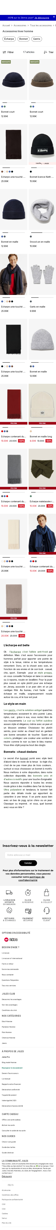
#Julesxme (6, 1190)
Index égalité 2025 (9, 1100)
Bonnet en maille (9, 241)
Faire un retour (8, 964)
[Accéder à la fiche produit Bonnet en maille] (13, 209)
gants (11, 710)
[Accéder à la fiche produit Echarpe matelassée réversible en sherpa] (42, 469)
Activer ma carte (8, 1125)
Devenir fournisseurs (10, 1073)
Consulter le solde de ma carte (14, 1131)
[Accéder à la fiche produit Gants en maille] (42, 274)
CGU (4, 1209)
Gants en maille (37, 306)
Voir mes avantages (9, 1005)
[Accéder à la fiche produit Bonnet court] (13, 79)
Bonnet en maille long (41, 436)
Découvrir (7, 1176)
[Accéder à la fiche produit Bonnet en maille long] (42, 404)
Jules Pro (6, 1057)
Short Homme (7, 1021)
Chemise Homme (8, 1038)
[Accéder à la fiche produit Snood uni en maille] (42, 209)
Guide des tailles (8, 1147)
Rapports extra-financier (11, 1084)
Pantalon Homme (8, 1027)
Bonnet (23, 38)
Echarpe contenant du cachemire (18, 436)
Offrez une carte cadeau (11, 1120)
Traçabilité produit (9, 1095)
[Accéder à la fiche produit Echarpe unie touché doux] (13, 144)
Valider (28, 863)
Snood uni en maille (40, 241)
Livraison (5, 953)
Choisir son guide (9, 1142)
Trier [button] (51, 52)
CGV (3, 1204)
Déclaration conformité (11, 1090)
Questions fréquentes (10, 980)
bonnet (24, 758)
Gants (36, 38)
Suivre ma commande (10, 969)
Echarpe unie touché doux (14, 176)
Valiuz (4, 1218)
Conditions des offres (10, 1195)
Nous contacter (8, 975)
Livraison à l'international (12, 958)
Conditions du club (9, 1010)
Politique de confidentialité (12, 1199)
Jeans (4, 1043)
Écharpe (9, 38)
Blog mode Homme (9, 1062)
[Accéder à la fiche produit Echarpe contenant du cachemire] (13, 404)
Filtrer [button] (10, 52)
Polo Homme (7, 1032)
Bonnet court (7, 111)
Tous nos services (9, 985)
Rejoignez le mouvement (12, 1068)
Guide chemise (8, 1153)
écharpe (16, 651)
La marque (6, 1079)
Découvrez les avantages (12, 999)
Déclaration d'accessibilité (12, 1106)
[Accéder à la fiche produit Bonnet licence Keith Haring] (42, 144)
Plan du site (6, 1223)
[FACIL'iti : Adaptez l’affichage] (11, 939)
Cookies (5, 1213)
